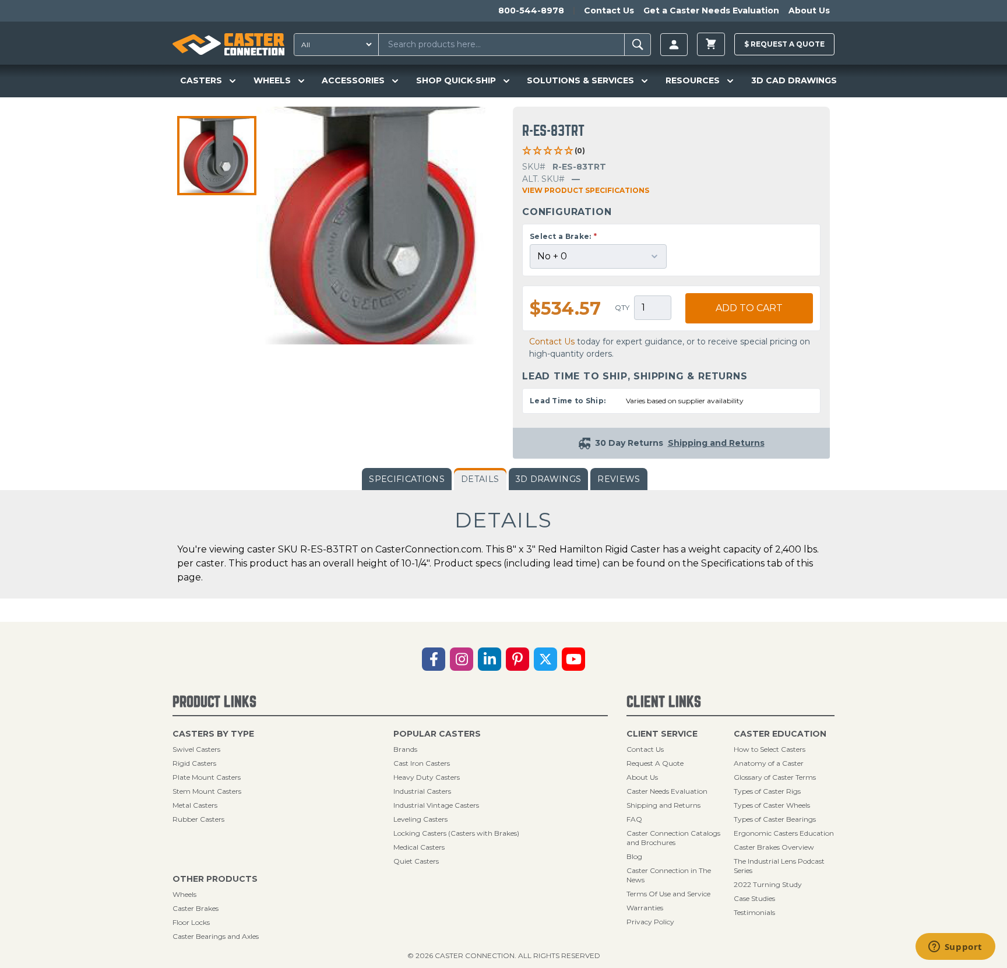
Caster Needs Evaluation (666, 791)
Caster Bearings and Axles (215, 936)
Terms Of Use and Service (668, 893)
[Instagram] (461, 659)
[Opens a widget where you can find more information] (955, 947)
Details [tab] (480, 479)
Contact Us (609, 10)
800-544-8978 (531, 10)
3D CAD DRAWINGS (794, 80)
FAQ (634, 819)
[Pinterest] (517, 659)
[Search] (638, 44)
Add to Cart (749, 308)
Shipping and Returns (663, 805)
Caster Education (780, 733)
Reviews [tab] (618, 479)
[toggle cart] (711, 44)
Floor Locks (191, 922)
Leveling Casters (420, 819)
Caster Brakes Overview (774, 847)
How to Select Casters (769, 749)
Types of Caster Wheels (772, 805)
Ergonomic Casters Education (784, 833)
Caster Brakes (195, 908)
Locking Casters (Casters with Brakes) (456, 833)
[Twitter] (545, 659)
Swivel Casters (196, 749)
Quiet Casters (416, 861)
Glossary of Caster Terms (775, 777)
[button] (216, 155)
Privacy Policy (650, 921)
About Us (809, 10)
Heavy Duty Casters (426, 777)
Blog (634, 856)
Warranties (644, 907)
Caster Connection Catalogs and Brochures (673, 838)
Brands (405, 749)
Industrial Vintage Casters (436, 805)
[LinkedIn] (489, 659)
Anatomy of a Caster (769, 763)
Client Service (662, 733)
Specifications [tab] (407, 479)
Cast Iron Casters (421, 763)
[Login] (674, 44)
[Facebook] (433, 659)
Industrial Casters (422, 791)
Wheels (184, 894)
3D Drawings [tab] (549, 479)
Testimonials (754, 912)
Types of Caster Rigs (767, 791)
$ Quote (784, 44)
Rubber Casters (198, 819)
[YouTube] (573, 659)
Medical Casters (419, 847)
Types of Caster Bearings (775, 819)
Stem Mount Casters (206, 791)
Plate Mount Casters (206, 777)
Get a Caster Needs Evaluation (711, 10)
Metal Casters (194, 805)
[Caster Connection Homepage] (228, 44)
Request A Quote (655, 763)
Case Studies (754, 898)
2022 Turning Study (768, 884)
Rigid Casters (194, 763)
